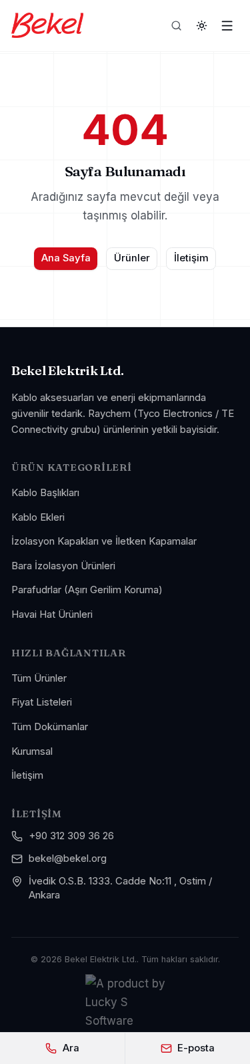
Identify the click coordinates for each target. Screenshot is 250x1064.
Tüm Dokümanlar (49, 727)
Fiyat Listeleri (41, 702)
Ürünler (132, 258)
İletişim (191, 258)
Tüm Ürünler (39, 678)
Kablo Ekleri (38, 517)
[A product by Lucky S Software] (125, 1002)
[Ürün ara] (176, 25)
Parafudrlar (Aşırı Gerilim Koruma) (87, 590)
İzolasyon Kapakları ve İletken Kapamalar (104, 541)
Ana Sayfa (66, 258)
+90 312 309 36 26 (71, 836)
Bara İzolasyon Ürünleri (63, 566)
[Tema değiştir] (202, 25)
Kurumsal (32, 751)
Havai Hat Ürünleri (52, 614)
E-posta (196, 1048)
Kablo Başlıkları (45, 493)
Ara (71, 1048)
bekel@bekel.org (68, 858)
